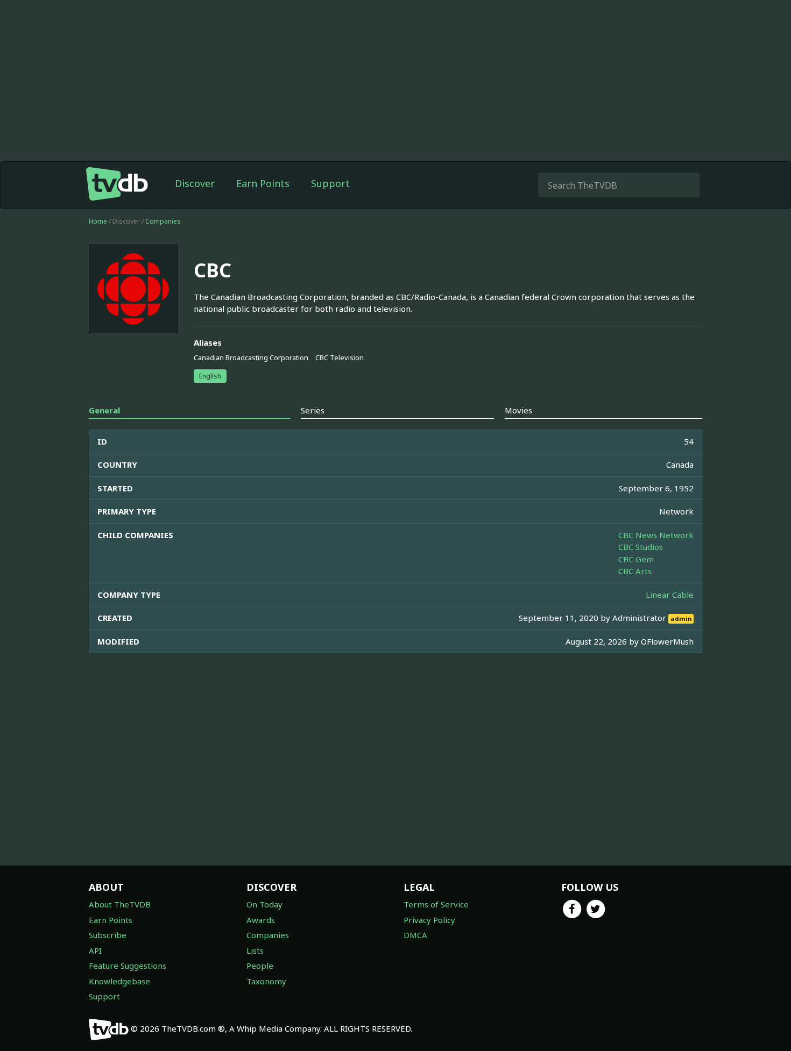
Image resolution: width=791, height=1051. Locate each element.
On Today (264, 904)
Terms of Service (436, 904)
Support (330, 183)
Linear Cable (670, 594)
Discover (195, 183)
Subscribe (107, 935)
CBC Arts (635, 571)
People (259, 965)
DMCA (415, 935)
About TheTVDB (120, 904)
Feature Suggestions (127, 965)
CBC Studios (640, 546)
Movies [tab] (518, 410)
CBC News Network (656, 535)
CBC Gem (636, 559)
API (95, 950)
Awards (260, 919)
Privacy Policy (429, 919)
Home (98, 221)
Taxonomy (266, 981)
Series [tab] (312, 410)
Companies (163, 221)
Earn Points (262, 183)
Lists (255, 950)
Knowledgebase (119, 981)
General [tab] (104, 410)
